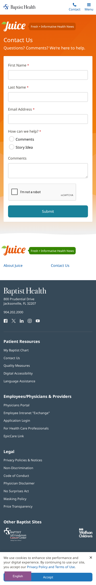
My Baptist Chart (16, 350)
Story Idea (24, 147)
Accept (48, 577)
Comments (25, 139)
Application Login (17, 420)
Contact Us (60, 265)
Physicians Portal (16, 405)
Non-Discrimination (18, 468)
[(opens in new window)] (85, 536)
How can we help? (23, 131)
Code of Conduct (16, 476)
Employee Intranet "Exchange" (27, 413)
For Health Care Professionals (26, 428)
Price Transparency (18, 506)
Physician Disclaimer (19, 483)
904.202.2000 (13, 312)
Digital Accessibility (18, 373)
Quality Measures (17, 365)
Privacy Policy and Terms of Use (51, 567)
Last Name (17, 87)
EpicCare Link (14, 436)
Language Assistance (19, 381)
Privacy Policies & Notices (23, 460)
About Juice (13, 265)
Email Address (20, 109)
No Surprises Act (16, 491)
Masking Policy (15, 499)
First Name (17, 65)
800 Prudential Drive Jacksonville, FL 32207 (20, 301)
